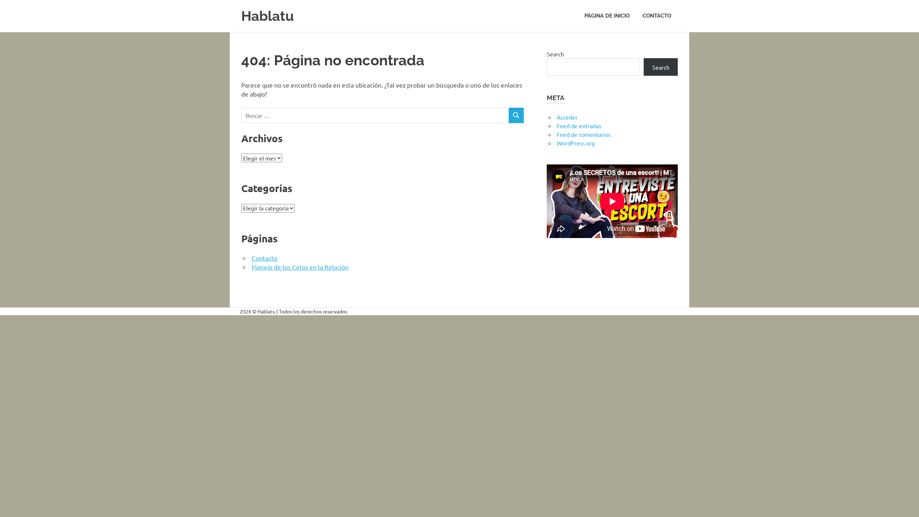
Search (555, 53)
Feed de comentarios (584, 134)
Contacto (657, 16)
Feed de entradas (579, 125)
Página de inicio (607, 16)
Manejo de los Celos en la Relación (300, 267)
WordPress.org (576, 142)
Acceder (567, 117)
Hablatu (267, 16)
